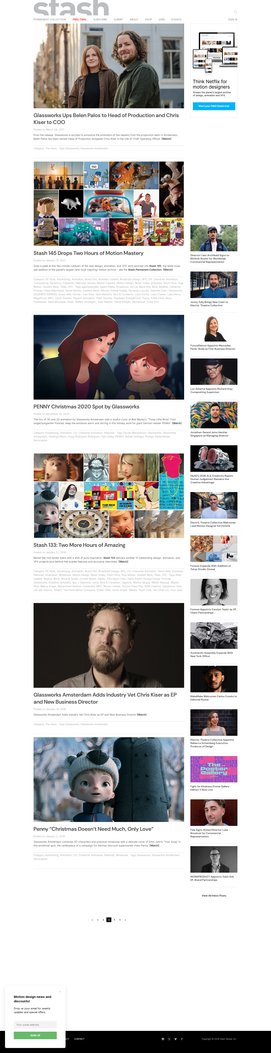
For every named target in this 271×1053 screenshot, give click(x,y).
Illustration (51, 574)
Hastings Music (57, 436)
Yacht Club (144, 590)
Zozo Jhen (176, 590)
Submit (118, 19)
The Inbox (51, 148)
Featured (80, 283)
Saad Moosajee (57, 301)
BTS (144, 279)
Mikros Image (48, 586)
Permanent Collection (50, 19)
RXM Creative (153, 586)
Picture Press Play (132, 586)
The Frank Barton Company (79, 590)
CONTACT (79, 1039)
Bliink (56, 578)
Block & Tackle (69, 578)
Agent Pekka (107, 286)
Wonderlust (138, 301)
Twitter (169, 1039)
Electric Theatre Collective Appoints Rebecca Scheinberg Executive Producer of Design (212, 743)
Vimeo (175, 1039)
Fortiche (166, 578)
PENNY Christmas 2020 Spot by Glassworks (86, 406)
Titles (63, 286)
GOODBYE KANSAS (45, 294)
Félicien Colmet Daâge (114, 290)
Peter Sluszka (104, 298)
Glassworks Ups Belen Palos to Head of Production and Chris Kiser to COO (106, 119)
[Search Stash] (234, 11)
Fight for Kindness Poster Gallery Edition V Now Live (209, 788)
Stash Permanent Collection (145, 269)
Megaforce (40, 298)
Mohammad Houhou (69, 586)
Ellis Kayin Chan (116, 578)
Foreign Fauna (151, 578)
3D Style (50, 279)
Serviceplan (40, 440)
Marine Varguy (141, 582)
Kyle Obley (107, 436)
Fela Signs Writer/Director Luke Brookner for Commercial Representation (209, 833)
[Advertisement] (109, 894)
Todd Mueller (105, 301)
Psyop (145, 298)
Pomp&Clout (133, 298)
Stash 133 (109, 557)
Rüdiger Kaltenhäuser (157, 436)
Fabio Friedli (135, 578)
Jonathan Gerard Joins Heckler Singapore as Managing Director (209, 434)
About (134, 19)
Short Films (169, 283)
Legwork (127, 582)
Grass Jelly (64, 294)
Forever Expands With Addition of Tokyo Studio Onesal (210, 567)
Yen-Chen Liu (161, 590)
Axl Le (133, 286)
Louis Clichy (142, 294)
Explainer (68, 283)
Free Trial (80, 19)
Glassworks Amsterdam (94, 148)
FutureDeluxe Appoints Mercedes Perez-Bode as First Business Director (212, 347)
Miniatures (65, 574)
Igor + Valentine (81, 582)
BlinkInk (163, 286)
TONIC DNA (103, 590)
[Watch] (166, 138)
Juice (95, 582)
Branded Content (108, 279)
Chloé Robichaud (54, 290)
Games (91, 283)
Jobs (161, 19)
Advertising (63, 279)
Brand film (91, 279)
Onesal (116, 586)
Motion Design (125, 283)
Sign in (232, 19)
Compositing (41, 283)
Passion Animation (84, 298)
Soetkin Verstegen (85, 301)
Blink (154, 286)
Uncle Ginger (119, 590)
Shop (148, 19)
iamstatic (65, 582)
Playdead (119, 298)
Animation (77, 279)
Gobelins (53, 582)
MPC (50, 298)
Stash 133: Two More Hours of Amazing (79, 545)
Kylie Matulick (104, 294)
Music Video (142, 283)
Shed (70, 301)
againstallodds (90, 286)
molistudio (89, 586)
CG (150, 279)
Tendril (58, 590)
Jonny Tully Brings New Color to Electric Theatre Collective (209, 303)
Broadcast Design (130, 279)
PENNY (119, 436)
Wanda (133, 590)
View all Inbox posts (214, 895)
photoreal (156, 283)
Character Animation (166, 279)
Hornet (77, 294)
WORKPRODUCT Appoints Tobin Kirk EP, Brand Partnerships (212, 878)
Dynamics (55, 283)
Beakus (48, 578)
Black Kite (144, 286)
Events (176, 19)
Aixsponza (122, 286)
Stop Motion (128, 574)
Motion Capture (106, 283)
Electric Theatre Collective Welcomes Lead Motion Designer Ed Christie (213, 524)
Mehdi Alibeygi (160, 582)
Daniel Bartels (73, 290)
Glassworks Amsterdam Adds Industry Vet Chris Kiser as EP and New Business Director (105, 698)
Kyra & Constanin (123, 294)
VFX (70, 286)
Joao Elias (88, 294)
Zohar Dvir (153, 301)
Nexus (107, 586)
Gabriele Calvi (158, 290)
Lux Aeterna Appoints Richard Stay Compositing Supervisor (211, 390)
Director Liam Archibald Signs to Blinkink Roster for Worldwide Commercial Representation (209, 259)
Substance (168, 586)
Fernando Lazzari (139, 290)
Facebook (181, 1039)
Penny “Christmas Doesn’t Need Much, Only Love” (94, 828)
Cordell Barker (88, 578)
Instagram (163, 1039)
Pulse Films (157, 298)
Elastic (102, 578)
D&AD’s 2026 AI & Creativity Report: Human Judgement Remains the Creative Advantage (211, 479)
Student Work (50, 286)
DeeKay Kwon (91, 290)
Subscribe (100, 19)
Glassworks (72, 148)
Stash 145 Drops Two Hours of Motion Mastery (88, 253)
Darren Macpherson (134, 432)
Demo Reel (164, 571)
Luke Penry (173, 294)
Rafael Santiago (134, 436)
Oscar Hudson (63, 298)
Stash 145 (155, 265)
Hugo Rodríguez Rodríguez (84, 436)
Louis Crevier (158, 294)
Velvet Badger (122, 301)
